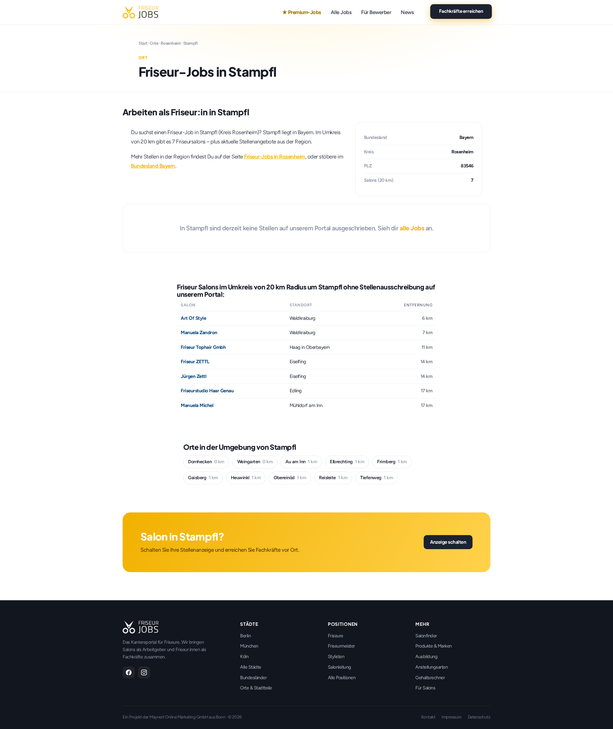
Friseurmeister (341, 646)
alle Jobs (412, 228)
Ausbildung (426, 656)
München (249, 646)
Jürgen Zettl (193, 376)
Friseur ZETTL (195, 361)
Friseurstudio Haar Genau (207, 391)
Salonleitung (339, 667)
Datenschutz (479, 716)
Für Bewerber (376, 12)
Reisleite (333, 477)
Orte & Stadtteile (256, 688)
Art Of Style (193, 318)
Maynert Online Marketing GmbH (178, 716)
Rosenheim (171, 43)
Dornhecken (206, 461)
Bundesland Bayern (153, 166)
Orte (154, 43)
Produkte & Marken (433, 646)
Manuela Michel (197, 405)
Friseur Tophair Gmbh (203, 347)
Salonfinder (426, 636)
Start (143, 43)
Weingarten (255, 461)
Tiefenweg (376, 477)
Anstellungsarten (431, 667)
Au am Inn (301, 461)
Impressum (451, 716)
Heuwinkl (246, 477)
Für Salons (425, 688)
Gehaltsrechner (430, 677)
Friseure (335, 636)
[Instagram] (144, 672)
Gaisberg (203, 477)
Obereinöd (290, 477)
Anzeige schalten (448, 542)
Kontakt (428, 716)
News (407, 12)
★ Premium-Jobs (301, 12)
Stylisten (336, 656)
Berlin (245, 636)
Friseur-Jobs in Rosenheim (274, 156)
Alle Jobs (341, 12)
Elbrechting (347, 461)
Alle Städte (250, 667)
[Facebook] (129, 672)
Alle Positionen (342, 677)
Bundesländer (253, 677)
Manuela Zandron (199, 332)
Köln (244, 656)
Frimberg (392, 461)
